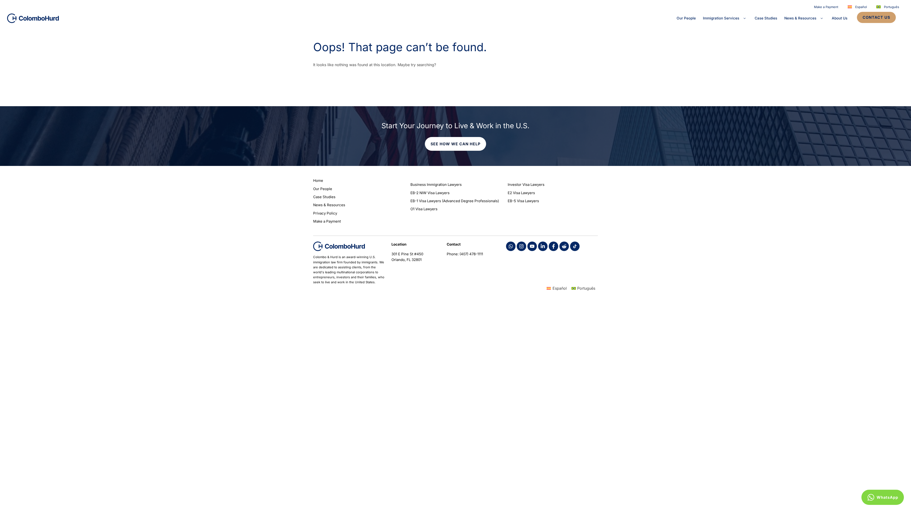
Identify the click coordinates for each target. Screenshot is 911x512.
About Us (839, 18)
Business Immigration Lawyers (436, 184)
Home (318, 180)
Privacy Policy (325, 213)
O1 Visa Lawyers (423, 209)
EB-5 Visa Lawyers (523, 201)
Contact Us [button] (876, 17)
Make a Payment (826, 7)
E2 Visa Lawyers (521, 193)
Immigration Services (721, 18)
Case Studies (766, 18)
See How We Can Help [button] (455, 144)
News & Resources (800, 18)
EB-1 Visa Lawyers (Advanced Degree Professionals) (454, 201)
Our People (686, 18)
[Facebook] (511, 246)
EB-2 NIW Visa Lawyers (430, 193)
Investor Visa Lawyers (526, 184)
